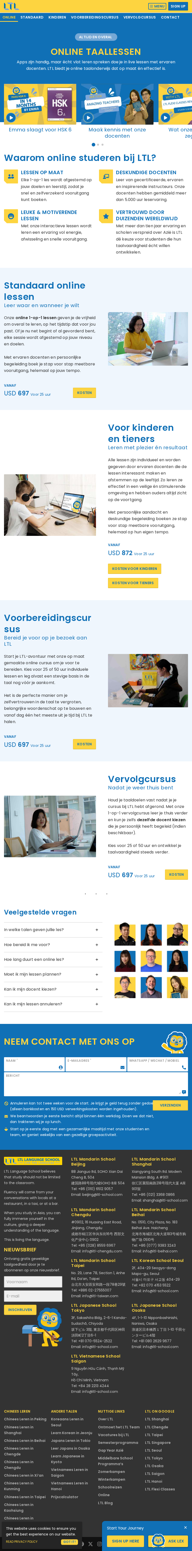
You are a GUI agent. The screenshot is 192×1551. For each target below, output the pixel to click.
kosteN (84, 744)
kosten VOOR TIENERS (133, 582)
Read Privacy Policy (22, 1541)
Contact (170, 17)
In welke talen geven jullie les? (34, 930)
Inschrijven (20, 1309)
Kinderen (57, 17)
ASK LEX (176, 1541)
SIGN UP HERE (125, 1541)
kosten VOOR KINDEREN (134, 568)
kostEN (176, 874)
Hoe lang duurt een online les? (34, 959)
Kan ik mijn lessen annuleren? (33, 1004)
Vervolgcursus (140, 17)
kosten (84, 392)
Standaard (32, 17)
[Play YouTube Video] (40, 104)
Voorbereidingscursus (94, 17)
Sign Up (178, 6)
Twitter (90, 1543)
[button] (93, 144)
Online (9, 17)
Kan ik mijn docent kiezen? (30, 989)
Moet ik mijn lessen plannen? (32, 974)
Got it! (69, 1542)
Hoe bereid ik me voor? (27, 945)
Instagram (99, 1543)
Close (186, 1527)
